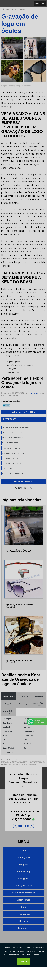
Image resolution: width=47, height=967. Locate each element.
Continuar (24, 961)
